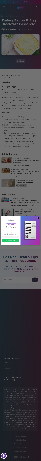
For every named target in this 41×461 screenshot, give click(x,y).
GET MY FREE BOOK (10, 240)
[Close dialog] (38, 218)
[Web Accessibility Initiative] (3, 456)
